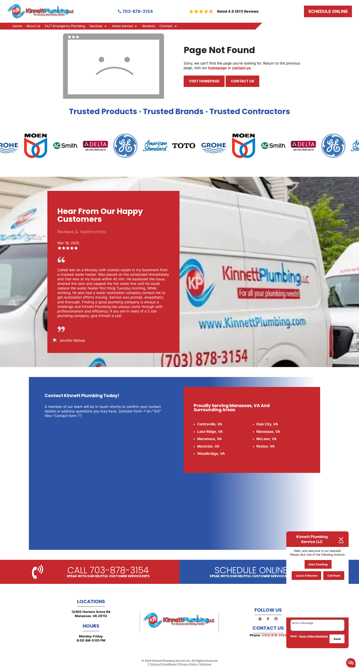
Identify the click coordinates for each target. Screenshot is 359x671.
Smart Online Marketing (313, 636)
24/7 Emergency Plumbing (64, 26)
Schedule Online (328, 11)
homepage (217, 68)
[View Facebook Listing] (268, 621)
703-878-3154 (137, 11)
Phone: (268, 635)
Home (17, 26)
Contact (166, 26)
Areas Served (122, 26)
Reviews (148, 26)
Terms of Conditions (163, 664)
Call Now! (333, 575)
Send (337, 638)
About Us (33, 26)
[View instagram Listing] (276, 621)
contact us (241, 68)
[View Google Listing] (260, 621)
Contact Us (242, 81)
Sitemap (205, 664)
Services (95, 26)
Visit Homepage (204, 81)
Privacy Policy (188, 664)
